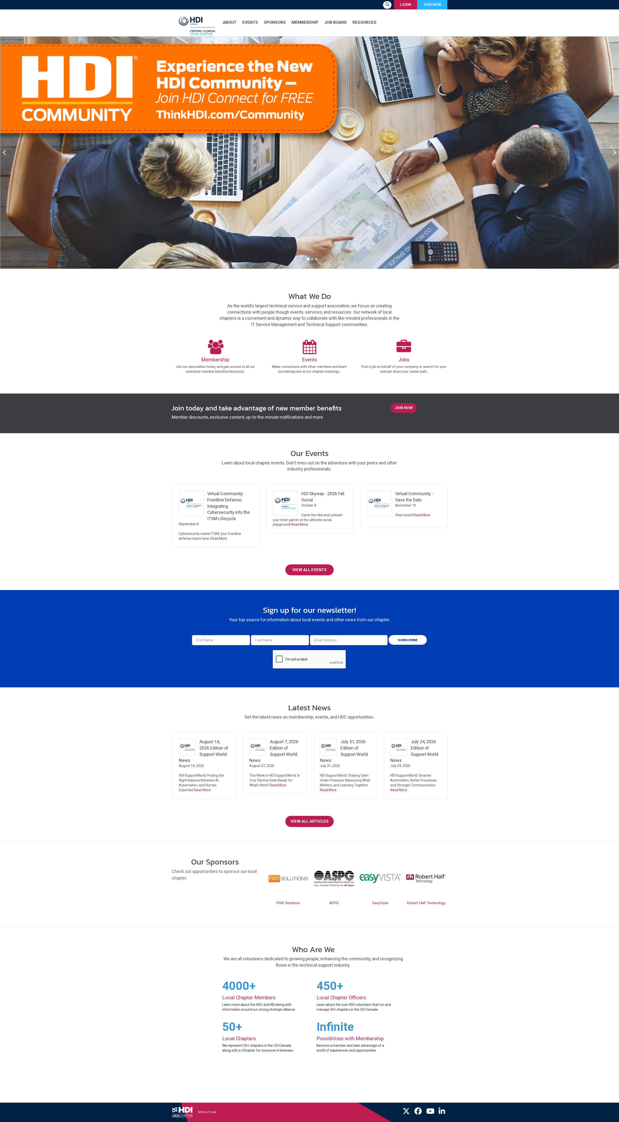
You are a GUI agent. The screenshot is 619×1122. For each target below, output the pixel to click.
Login (405, 4)
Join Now (432, 4)
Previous (7, 153)
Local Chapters (239, 1038)
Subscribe (408, 640)
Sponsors (275, 22)
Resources (364, 22)
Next (611, 153)
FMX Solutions (288, 903)
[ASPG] (334, 878)
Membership (305, 22)
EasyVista (380, 903)
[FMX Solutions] (288, 878)
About (229, 22)
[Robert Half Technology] (426, 878)
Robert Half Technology (426, 903)
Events (250, 22)
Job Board (335, 22)
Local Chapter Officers (341, 998)
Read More (218, 538)
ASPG (334, 903)
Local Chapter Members (249, 998)
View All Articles (310, 821)
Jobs (403, 360)
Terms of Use (207, 1112)
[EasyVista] (380, 878)
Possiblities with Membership (350, 1038)
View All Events (309, 569)
